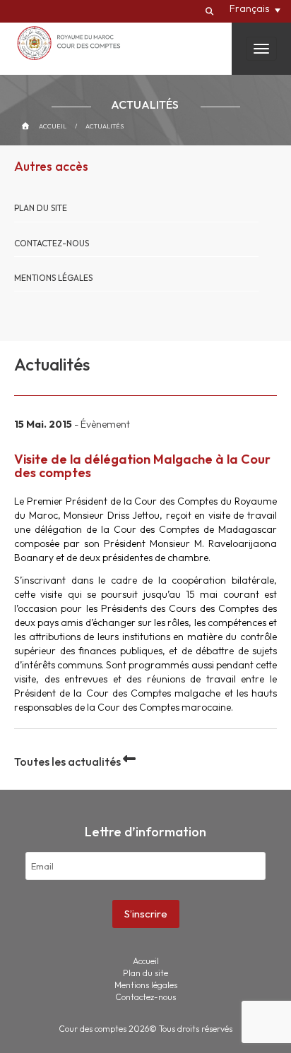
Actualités (104, 126)
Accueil (52, 126)
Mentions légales (53, 277)
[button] (254, 8)
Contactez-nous (51, 243)
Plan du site (40, 208)
